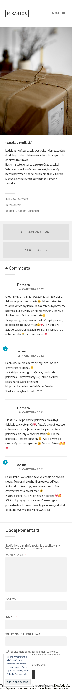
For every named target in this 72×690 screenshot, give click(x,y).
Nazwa (11, 599)
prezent (34, 210)
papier (22, 210)
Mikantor (17, 13)
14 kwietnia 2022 (16, 199)
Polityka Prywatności (17, 674)
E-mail (11, 617)
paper (10, 210)
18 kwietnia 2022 (30, 412)
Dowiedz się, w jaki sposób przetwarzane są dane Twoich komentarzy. (35, 687)
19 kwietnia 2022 (30, 469)
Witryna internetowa (22, 634)
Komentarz (15, 555)
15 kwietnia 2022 (30, 355)
